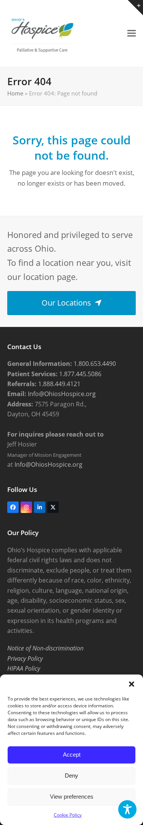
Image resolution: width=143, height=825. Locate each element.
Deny (71, 775)
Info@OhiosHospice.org (61, 394)
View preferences (71, 796)
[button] (131, 684)
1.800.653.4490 (94, 363)
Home (15, 93)
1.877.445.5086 (79, 374)
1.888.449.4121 (58, 384)
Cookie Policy (68, 815)
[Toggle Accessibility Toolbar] (127, 809)
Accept (71, 754)
